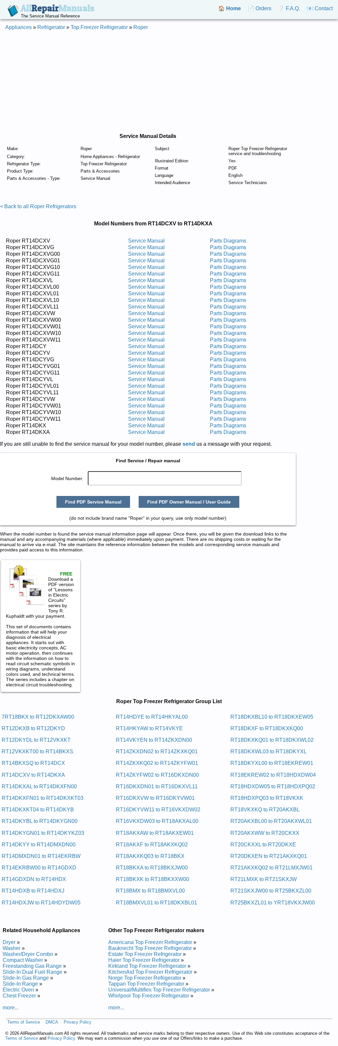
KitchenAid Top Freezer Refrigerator (150, 972)
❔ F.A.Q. (289, 8)
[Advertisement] (169, 82)
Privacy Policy (77, 1022)
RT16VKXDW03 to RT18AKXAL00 (157, 821)
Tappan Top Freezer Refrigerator (146, 984)
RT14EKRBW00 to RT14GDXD (39, 867)
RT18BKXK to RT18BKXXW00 (152, 879)
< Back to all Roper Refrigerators (38, 206)
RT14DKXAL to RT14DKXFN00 (39, 786)
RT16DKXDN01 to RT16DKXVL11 (157, 786)
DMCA (52, 1022)
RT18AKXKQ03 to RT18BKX (150, 856)
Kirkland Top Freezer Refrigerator (147, 966)
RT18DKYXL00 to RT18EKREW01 (271, 763)
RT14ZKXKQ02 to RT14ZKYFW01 (157, 763)
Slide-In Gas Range (26, 978)
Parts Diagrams (228, 241)
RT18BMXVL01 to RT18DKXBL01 (156, 902)
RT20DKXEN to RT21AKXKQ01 (268, 856)
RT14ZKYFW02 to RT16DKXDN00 (157, 775)
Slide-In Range (20, 984)
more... (10, 1007)
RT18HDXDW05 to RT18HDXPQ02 (272, 786)
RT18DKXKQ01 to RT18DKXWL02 (272, 740)
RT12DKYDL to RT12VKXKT (36, 740)
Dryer (9, 942)
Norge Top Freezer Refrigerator (144, 978)
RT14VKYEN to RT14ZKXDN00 (154, 740)
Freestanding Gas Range (32, 966)
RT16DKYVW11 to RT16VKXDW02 (158, 809)
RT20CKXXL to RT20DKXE (263, 844)
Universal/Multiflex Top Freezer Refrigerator (159, 990)
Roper (140, 27)
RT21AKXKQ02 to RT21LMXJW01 (271, 867)
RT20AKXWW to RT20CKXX (264, 833)
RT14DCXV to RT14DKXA (33, 775)
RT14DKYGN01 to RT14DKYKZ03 (43, 833)
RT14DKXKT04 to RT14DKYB (38, 809)
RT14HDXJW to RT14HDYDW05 (41, 902)
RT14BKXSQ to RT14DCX (33, 763)
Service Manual (146, 241)
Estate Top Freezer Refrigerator (145, 954)
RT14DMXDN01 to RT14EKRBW (41, 856)
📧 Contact (320, 8)
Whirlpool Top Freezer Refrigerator (148, 995)
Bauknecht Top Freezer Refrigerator (150, 948)
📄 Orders (259, 8)
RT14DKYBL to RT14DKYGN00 (40, 821)
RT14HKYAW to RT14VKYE (149, 728)
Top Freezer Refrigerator (99, 27)
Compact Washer (23, 960)
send (189, 444)
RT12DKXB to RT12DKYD (33, 728)
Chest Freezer (19, 995)
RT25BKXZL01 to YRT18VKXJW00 (272, 902)
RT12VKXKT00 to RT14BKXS (37, 751)
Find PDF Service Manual (93, 502)
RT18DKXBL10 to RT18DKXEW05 (271, 717)
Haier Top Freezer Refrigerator (144, 960)
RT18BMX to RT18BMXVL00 (150, 891)
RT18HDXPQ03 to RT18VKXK (266, 798)
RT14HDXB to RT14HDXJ (33, 891)
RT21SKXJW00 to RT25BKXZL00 (270, 891)
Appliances (18, 27)
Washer (11, 948)
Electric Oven (18, 990)
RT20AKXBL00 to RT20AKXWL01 (271, 821)
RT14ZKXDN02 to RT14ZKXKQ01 (157, 751)
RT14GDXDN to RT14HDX (34, 879)
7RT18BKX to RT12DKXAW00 (38, 717)
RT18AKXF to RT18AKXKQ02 (152, 844)
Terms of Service (23, 1022)
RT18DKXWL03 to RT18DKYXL (268, 751)
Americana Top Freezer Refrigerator (150, 942)
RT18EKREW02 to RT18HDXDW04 (273, 775)
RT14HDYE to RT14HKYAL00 (152, 717)
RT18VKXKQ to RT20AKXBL (265, 809)
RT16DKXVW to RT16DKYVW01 (155, 798)
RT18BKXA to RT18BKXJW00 (152, 867)
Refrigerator (51, 27)
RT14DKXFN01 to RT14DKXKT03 (43, 798)
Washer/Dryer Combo (28, 954)
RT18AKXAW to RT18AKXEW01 (155, 833)
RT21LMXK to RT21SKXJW (263, 879)
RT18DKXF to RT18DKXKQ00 (266, 728)
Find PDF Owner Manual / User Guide (189, 502)
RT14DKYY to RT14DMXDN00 (39, 844)
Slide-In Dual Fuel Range (32, 972)
